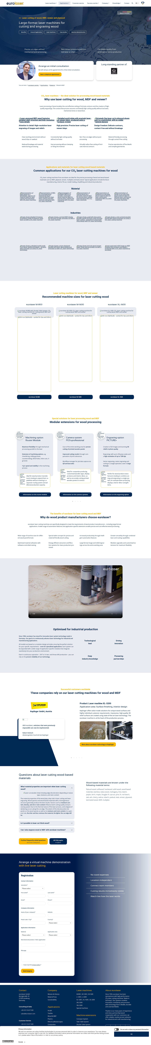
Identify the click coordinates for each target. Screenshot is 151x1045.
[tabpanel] (114, 71)
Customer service (78, 3)
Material (52, 85)
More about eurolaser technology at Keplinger (98, 744)
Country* (50, 919)
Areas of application (36, 32)
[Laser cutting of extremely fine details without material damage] (112, 120)
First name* (24, 892)
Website (50, 912)
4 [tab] (80, 501)
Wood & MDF (52, 1016)
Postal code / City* (26, 919)
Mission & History (53, 994)
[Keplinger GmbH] (114, 71)
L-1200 (79, 997)
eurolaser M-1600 (75, 397)
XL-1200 (79, 1000)
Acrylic (50, 1010)
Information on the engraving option (116, 494)
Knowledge (116, 3)
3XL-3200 (79, 1005)
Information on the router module (35, 494)
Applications (64, 3)
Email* (23, 900)
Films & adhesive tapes (55, 1022)
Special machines (82, 1008)
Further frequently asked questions (33, 841)
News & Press (52, 997)
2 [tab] (114, 78)
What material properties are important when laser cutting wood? (43, 788)
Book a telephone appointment (49, 74)
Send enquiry (27, 971)
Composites (52, 1024)
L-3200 (84, 997)
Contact (126, 3)
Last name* (51, 892)
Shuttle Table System (83, 1024)
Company (105, 3)
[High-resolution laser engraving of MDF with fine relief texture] (37, 120)
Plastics (50, 1019)
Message (23, 950)
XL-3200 (92, 1000)
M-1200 (84, 994)
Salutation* (24, 885)
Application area (52, 932)
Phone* (50, 900)
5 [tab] (82, 758)
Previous (12, 465)
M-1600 (90, 994)
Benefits (23, 32)
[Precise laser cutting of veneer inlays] (74, 120)
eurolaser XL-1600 (117, 397)
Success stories (92, 3)
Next (139, 465)
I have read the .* (32, 965)
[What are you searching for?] (132, 3)
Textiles (50, 1013)
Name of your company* (28, 912)
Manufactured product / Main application (33, 940)
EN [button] (137, 3)
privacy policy (36, 965)
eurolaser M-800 (34, 397)
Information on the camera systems (75, 494)
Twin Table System (83, 1022)
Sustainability (52, 1000)
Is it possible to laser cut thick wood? (35, 823)
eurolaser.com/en (33, 85)
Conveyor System (82, 1019)
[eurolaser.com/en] (25, 3)
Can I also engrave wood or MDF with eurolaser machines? (43, 830)
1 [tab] (111, 78)
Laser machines (50, 3)
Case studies (63, 32)
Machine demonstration (78, 32)
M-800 (79, 994)
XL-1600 (85, 1000)
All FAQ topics (58, 841)
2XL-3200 (79, 1002)
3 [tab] (117, 78)
